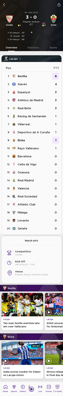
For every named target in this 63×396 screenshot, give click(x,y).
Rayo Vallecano (28, 148)
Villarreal (24, 124)
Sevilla (22, 76)
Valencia (23, 188)
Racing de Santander (32, 116)
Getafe (22, 228)
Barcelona (24, 156)
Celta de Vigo (27, 164)
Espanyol (24, 92)
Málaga (22, 212)
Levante (23, 220)
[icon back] (4, 5)
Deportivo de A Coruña (34, 132)
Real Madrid (26, 180)
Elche (21, 140)
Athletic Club (26, 204)
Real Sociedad (27, 196)
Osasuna (23, 172)
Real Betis (24, 108)
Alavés (22, 84)
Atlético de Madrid (30, 100)
